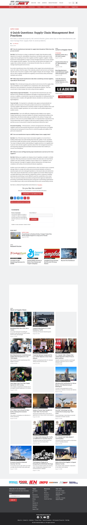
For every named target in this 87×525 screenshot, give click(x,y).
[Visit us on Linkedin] (48, 517)
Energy (12, 407)
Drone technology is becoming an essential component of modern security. (65, 416)
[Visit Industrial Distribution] (53, 482)
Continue (34, 219)
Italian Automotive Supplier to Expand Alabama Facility (65, 463)
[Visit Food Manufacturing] (23, 482)
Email (10, 493)
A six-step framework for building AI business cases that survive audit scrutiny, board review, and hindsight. (20, 333)
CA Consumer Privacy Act (58, 520)
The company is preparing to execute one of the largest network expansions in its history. (20, 387)
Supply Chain (14, 29)
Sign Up (13, 500)
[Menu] (76, 3)
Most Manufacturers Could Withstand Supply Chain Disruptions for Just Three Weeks (61, 72)
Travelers (40, 184)
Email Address (33, 212)
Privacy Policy (38, 520)
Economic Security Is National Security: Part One (18, 463)
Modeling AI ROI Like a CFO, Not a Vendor (61, 55)
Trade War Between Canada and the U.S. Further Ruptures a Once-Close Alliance (62, 80)
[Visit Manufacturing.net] (63, 482)
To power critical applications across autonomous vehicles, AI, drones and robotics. (66, 389)
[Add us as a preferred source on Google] (28, 198)
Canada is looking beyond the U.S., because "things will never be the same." (43, 360)
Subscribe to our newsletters (32, 193)
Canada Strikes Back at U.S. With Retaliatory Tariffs (61, 63)
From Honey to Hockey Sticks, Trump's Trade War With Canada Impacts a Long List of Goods (37, 234)
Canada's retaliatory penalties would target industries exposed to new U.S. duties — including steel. (65, 361)
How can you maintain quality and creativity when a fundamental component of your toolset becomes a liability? (43, 467)
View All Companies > (66, 96)
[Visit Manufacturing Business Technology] (73, 482)
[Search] (73, 3)
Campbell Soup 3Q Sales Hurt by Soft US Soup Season (51, 262)
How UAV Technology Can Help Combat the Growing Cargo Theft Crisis (64, 411)
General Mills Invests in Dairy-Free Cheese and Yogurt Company (34, 262)
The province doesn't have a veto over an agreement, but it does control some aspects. (43, 414)
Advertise (31, 520)
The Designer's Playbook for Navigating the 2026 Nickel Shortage (43, 463)
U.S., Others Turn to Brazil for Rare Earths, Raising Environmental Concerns (19, 411)
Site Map (67, 520)
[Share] (15, 198)
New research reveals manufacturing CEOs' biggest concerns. (20, 360)
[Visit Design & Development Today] (13, 482)
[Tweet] (21, 198)
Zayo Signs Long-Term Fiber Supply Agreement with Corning (20, 384)
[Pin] (25, 198)
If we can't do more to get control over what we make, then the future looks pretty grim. (20, 466)
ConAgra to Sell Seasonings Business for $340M (17, 262)
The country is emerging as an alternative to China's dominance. (20, 416)
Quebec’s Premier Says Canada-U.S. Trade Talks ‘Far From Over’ (42, 410)
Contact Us (25, 520)
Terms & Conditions (47, 520)
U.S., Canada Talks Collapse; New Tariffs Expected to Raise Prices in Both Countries (64, 356)
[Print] (11, 198)
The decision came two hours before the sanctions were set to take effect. (42, 441)
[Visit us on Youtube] (45, 517)
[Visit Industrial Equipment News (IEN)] (33, 482)
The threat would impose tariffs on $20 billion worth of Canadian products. (65, 441)
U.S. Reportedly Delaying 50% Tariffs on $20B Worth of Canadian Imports (43, 437)
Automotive (59, 380)
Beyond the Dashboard (68, 260)
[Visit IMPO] (43, 482)
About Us (20, 520)
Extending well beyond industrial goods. (42, 331)
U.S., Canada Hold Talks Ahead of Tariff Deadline (64, 437)
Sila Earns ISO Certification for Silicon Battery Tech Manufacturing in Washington (65, 385)
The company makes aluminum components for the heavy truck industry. (65, 466)
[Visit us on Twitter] (41, 517)
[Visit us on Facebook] (38, 517)
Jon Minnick (15, 43)
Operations (13, 459)
